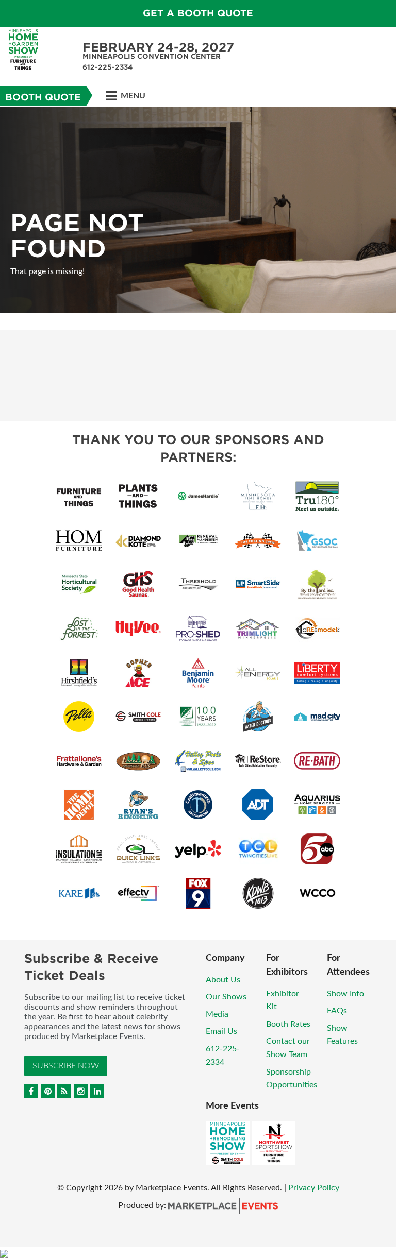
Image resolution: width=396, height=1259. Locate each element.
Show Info (345, 994)
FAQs (337, 1011)
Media (217, 1014)
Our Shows (226, 997)
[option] (198, 210)
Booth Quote (43, 97)
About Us (223, 980)
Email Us (221, 1031)
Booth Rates (288, 1024)
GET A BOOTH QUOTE (198, 13)
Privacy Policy (313, 1188)
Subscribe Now (65, 1066)
